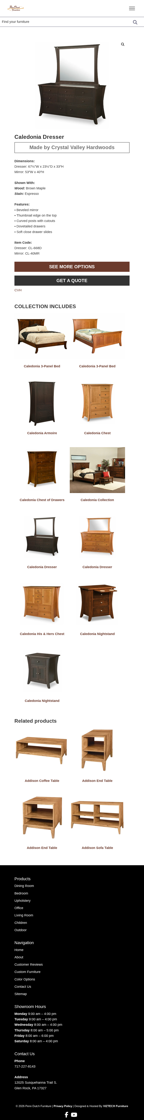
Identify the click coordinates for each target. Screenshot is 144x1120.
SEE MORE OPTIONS (72, 266)
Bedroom (21, 893)
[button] (122, 44)
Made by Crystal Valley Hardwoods (72, 147)
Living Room (23, 915)
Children (20, 923)
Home (18, 950)
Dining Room (24, 886)
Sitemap (20, 994)
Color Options (24, 979)
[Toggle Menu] (132, 8)
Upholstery (22, 901)
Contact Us (22, 986)
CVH (18, 290)
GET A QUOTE (71, 280)
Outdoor (20, 930)
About (18, 957)
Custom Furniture (27, 972)
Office (18, 908)
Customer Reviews (28, 964)
